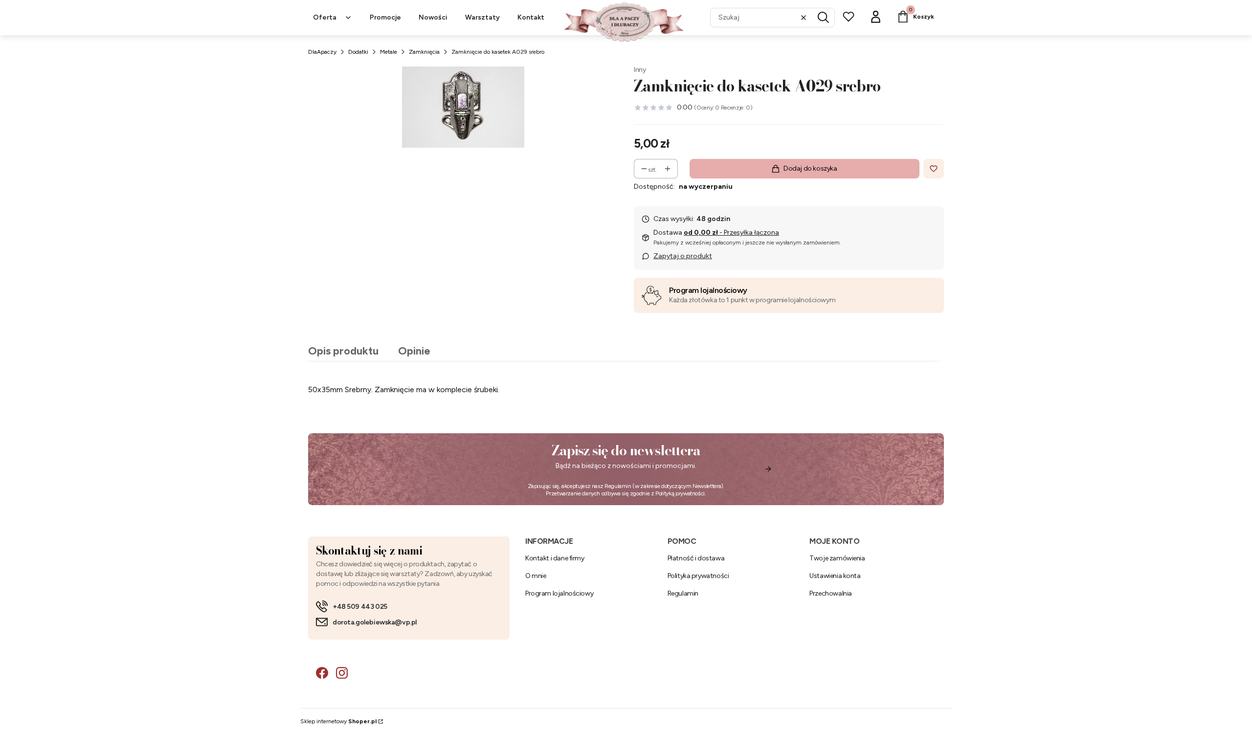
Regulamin (617, 486)
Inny (640, 70)
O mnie (535, 576)
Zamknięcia (424, 51)
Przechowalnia (830, 593)
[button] (823, 17)
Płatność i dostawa (696, 558)
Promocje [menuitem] (385, 17)
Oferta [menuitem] (324, 17)
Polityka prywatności (698, 576)
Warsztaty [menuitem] (482, 17)
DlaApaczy (322, 51)
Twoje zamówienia (837, 558)
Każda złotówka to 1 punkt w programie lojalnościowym (752, 300)
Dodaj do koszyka (810, 168)
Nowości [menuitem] (433, 17)
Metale (388, 51)
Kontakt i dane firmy (554, 558)
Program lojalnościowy (708, 290)
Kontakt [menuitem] (530, 17)
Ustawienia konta (834, 576)
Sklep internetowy (338, 721)
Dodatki (358, 51)
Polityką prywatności (680, 493)
